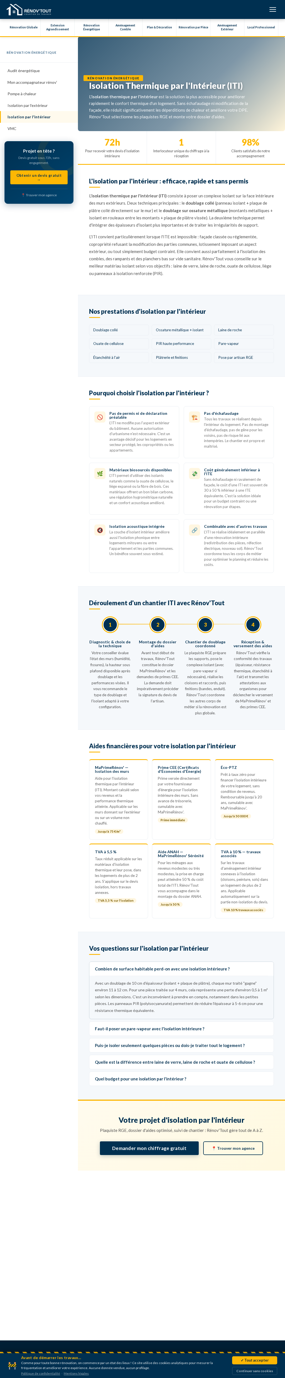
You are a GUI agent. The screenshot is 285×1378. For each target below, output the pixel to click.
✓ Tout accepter (255, 1360)
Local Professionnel (261, 27)
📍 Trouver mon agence (39, 195)
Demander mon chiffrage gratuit (149, 1148)
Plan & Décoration (159, 27)
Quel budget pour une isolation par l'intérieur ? (140, 1078)
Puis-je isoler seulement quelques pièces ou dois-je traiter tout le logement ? (170, 1045)
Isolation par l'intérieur (29, 116)
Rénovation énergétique (31, 52)
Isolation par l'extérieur (28, 105)
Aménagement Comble (125, 27)
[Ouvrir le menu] (272, 9)
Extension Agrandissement (57, 27)
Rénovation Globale (24, 27)
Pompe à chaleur (22, 93)
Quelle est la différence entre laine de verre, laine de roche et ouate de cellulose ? (175, 1062)
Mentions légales (76, 1373)
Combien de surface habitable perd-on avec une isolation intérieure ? (162, 968)
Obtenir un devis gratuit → (39, 177)
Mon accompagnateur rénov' (32, 82)
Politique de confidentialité (40, 1373)
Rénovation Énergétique (91, 27)
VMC (12, 128)
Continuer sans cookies (254, 1371)
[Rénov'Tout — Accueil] (29, 9)
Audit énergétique (24, 70)
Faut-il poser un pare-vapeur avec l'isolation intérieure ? (149, 1028)
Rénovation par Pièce (193, 27)
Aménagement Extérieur (227, 27)
